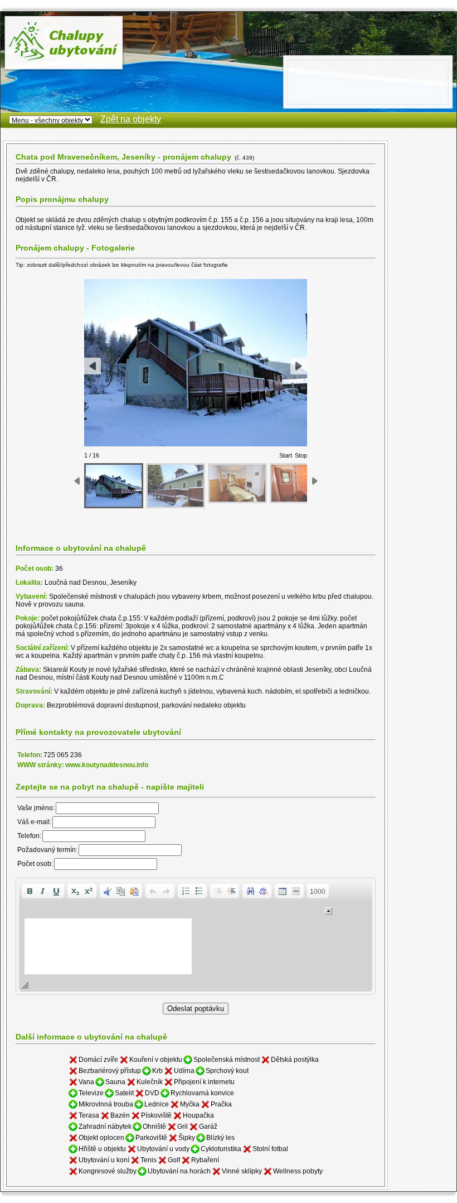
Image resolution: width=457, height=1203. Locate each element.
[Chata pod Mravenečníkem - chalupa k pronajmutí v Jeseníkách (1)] (113, 485)
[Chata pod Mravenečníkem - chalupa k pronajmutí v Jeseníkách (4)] (299, 483)
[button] (29, 891)
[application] (196, 936)
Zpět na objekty (130, 119)
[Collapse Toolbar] (328, 911)
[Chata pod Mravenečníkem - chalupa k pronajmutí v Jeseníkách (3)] (237, 483)
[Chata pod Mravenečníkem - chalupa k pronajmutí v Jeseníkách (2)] (175, 485)
